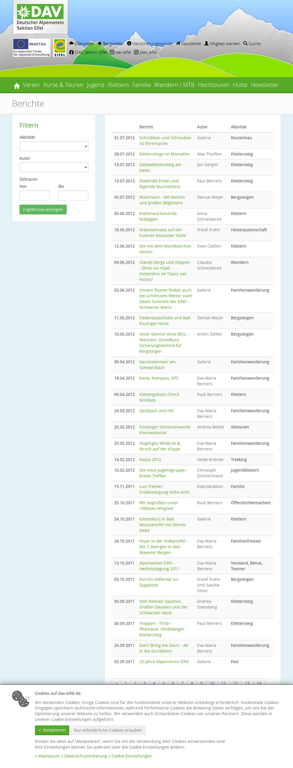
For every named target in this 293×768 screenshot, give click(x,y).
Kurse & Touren (63, 85)
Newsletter (190, 43)
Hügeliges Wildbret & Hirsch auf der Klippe (159, 446)
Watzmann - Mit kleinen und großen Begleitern (162, 200)
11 (223, 683)
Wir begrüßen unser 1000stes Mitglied (158, 505)
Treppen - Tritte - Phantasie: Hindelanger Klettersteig (161, 629)
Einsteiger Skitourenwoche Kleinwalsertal (164, 429)
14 (259, 683)
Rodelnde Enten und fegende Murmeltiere (159, 183)
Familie (141, 85)
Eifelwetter (84, 43)
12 (235, 683)
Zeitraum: (28, 179)
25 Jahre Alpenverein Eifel (164, 661)
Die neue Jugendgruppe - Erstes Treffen (163, 472)
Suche (254, 43)
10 (212, 683)
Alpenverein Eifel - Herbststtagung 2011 (159, 565)
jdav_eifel (147, 52)
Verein (31, 85)
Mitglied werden (224, 43)
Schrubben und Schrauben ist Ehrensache (165, 140)
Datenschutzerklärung (85, 756)
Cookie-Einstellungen (132, 756)
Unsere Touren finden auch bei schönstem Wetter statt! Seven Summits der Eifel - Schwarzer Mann (165, 298)
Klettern (118, 85)
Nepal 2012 (150, 459)
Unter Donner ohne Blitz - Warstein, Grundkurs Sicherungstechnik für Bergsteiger (164, 342)
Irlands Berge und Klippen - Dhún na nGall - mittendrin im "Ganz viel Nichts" (164, 271)
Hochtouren (213, 85)
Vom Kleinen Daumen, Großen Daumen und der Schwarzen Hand (163, 607)
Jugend (95, 85)
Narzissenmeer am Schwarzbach (157, 364)
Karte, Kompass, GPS (159, 378)
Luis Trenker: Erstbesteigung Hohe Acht (164, 489)
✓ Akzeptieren (52, 730)
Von (23, 186)
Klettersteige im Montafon (164, 154)
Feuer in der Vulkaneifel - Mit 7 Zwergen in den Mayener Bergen (163, 546)
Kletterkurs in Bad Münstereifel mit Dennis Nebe (162, 524)
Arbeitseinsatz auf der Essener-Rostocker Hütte (162, 232)
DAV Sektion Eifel (90, 52)
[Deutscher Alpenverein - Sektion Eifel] (16, 85)
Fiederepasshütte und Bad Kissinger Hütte (164, 320)
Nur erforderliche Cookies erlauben (108, 730)
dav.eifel (122, 52)
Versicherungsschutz (152, 43)
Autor (24, 158)
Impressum (49, 756)
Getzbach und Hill (156, 410)
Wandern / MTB (174, 85)
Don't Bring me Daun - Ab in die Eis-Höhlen (163, 648)
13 (247, 683)
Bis (61, 186)
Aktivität (27, 137)
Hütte (240, 85)
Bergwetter (113, 43)
